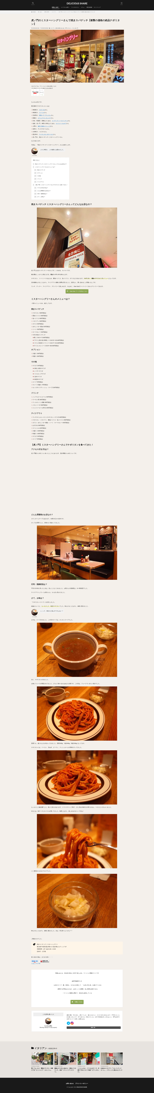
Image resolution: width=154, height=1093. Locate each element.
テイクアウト (39, 181)
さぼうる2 (42, 110)
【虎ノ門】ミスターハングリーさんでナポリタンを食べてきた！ (50, 184)
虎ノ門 (76, 28)
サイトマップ (97, 7)
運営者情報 (89, 7)
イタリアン (53, 11)
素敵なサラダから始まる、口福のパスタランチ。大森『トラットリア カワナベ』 (65, 1070)
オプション (39, 173)
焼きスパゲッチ (40, 170)
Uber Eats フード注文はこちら (78, 291)
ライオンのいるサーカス (46, 134)
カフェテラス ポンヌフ (44, 118)
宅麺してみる (78, 1002)
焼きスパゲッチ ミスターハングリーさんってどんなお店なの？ (50, 164)
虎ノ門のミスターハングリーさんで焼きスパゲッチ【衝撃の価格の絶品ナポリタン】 (77, 11)
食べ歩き (40, 11)
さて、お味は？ (40, 196)
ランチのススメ (75, 7)
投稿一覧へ (93, 1027)
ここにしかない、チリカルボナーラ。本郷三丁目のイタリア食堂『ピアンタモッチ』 (88, 1070)
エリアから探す (65, 7)
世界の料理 (46, 11)
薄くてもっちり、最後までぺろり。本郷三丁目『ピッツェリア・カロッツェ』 (42, 1069)
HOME (34, 12)
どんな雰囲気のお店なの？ (43, 190)
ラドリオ (41, 112)
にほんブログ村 (35, 963)
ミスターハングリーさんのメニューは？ (44, 167)
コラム (82, 7)
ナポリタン (68, 28)
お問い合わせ (70, 1083)
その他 (38, 176)
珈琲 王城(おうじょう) (44, 126)
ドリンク (38, 179)
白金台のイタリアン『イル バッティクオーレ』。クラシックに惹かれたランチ (111, 1069)
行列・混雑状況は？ (41, 193)
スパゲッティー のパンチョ (60, 120)
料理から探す (55, 7)
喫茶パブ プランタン (45, 115)
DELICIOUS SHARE (77, 3)
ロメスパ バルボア (61, 123)
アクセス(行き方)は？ (41, 187)
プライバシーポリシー (81, 1083)
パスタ (73, 28)
